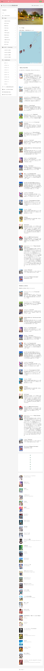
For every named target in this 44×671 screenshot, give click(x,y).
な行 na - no (6, 72)
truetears (26, 217)
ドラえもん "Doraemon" (28, 73)
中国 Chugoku (6, 32)
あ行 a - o (6, 62)
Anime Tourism (36, 5)
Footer (22, 669)
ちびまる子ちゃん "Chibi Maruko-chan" (31, 97)
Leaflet (31, 62)
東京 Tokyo (6, 44)
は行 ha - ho (6, 74)
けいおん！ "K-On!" (27, 209)
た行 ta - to (6, 69)
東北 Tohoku (6, 23)
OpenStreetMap (35, 62)
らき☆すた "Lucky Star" (28, 192)
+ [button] (20, 33)
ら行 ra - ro (6, 81)
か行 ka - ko (6, 65)
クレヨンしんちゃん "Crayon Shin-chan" (32, 87)
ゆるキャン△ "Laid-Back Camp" (30, 158)
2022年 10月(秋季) (7, 52)
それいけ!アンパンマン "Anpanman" (31, 114)
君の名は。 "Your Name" (28, 165)
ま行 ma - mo (6, 76)
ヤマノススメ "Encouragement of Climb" (32, 200)
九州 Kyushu (6, 37)
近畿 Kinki (6, 30)
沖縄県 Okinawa (7, 39)
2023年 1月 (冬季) (7, 50)
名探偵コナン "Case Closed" (29, 105)
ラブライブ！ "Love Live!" (29, 140)
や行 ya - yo (6, 79)
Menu (12, 1)
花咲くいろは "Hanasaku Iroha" (30, 173)
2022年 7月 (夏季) (7, 54)
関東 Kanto (6, 25)
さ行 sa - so (6, 67)
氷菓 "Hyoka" (26, 224)
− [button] (20, 34)
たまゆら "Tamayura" (28, 269)
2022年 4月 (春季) (7, 57)
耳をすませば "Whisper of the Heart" (31, 276)
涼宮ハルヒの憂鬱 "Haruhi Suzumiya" (31, 237)
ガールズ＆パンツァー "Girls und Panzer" (32, 132)
